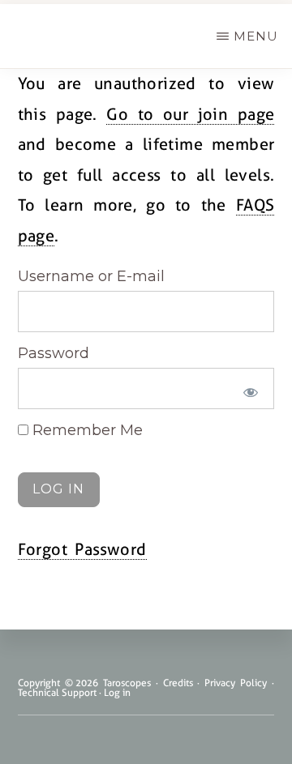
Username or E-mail (91, 276)
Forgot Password (82, 549)
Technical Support (57, 692)
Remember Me (85, 430)
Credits (178, 683)
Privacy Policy (235, 683)
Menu (256, 36)
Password (53, 353)
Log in (117, 692)
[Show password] (250, 392)
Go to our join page (190, 114)
